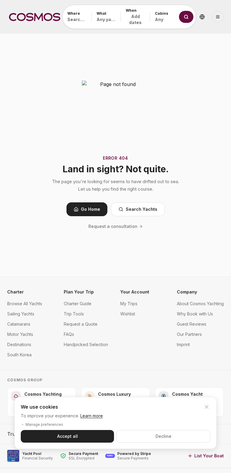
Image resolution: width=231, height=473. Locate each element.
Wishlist (127, 313)
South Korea (19, 354)
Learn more (91, 415)
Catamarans (18, 324)
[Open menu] (218, 17)
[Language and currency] (202, 17)
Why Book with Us (195, 313)
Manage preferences (44, 424)
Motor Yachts (20, 334)
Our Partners (189, 334)
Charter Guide (77, 303)
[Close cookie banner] (206, 406)
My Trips (128, 303)
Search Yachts (141, 209)
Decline (163, 436)
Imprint (183, 344)
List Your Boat (209, 455)
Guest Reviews (191, 324)
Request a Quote (80, 324)
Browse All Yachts (24, 303)
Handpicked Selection (86, 344)
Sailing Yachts (20, 313)
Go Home (90, 209)
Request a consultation (112, 226)
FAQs (69, 334)
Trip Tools (74, 313)
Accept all (67, 436)
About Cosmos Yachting (200, 303)
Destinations (19, 344)
